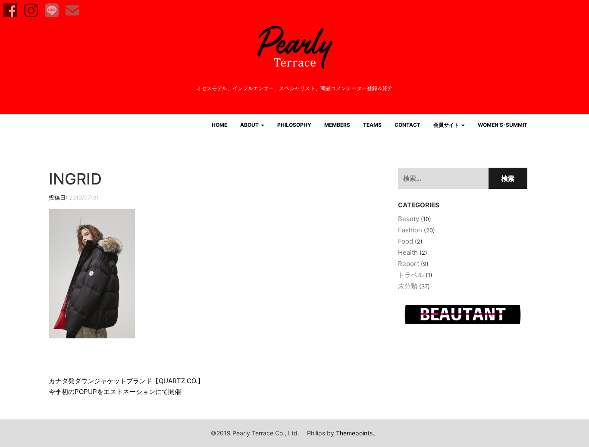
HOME (219, 125)
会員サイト (447, 125)
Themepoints (354, 433)
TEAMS (372, 125)
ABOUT (250, 125)
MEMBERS (337, 125)
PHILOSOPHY (294, 125)
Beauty (408, 219)
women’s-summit (502, 125)
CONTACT (407, 125)
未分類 (407, 286)
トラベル (411, 275)
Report (408, 263)
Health (408, 252)
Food (405, 241)
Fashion (410, 230)
